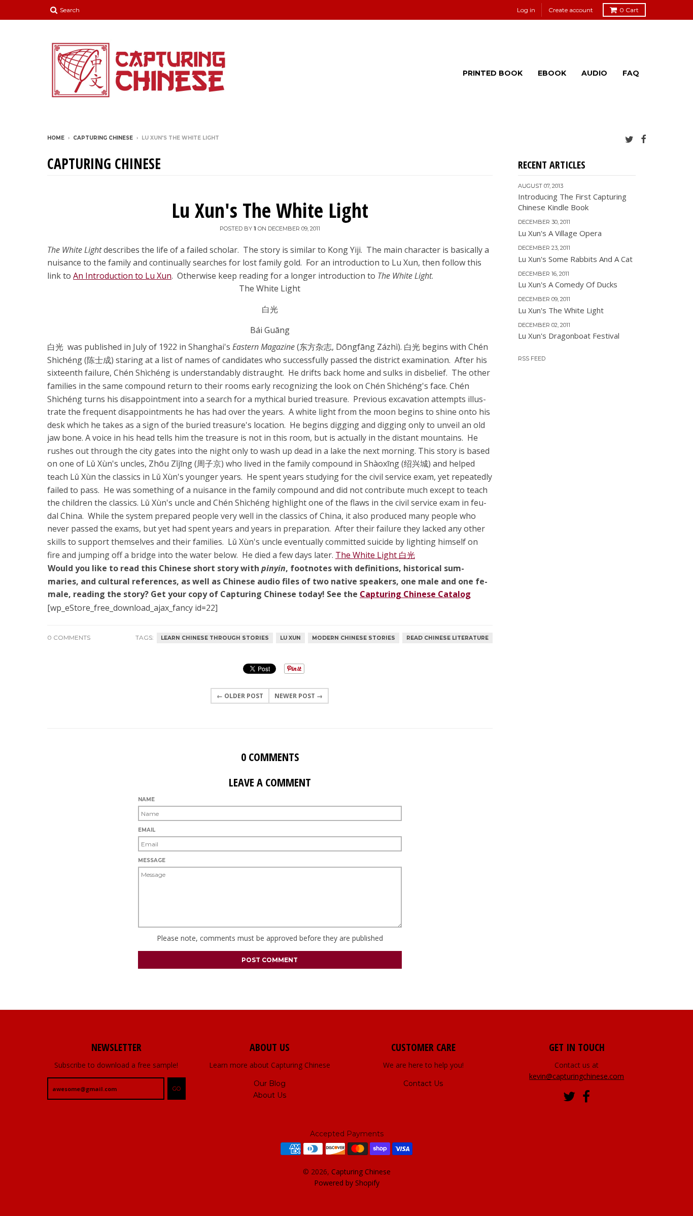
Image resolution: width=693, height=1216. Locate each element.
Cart (629, 10)
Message (151, 860)
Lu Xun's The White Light (269, 210)
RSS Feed (531, 358)
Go (176, 1088)
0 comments (68, 637)
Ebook (552, 73)
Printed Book (493, 73)
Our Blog (270, 1083)
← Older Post (240, 696)
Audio (594, 73)
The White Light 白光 (375, 555)
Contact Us (423, 1083)
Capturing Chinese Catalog (415, 594)
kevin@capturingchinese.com (576, 1076)
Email (146, 830)
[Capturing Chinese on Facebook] (643, 139)
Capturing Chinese (103, 138)
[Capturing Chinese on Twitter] (629, 139)
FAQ (630, 73)
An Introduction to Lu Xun (122, 275)
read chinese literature (447, 638)
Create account (570, 10)
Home (55, 138)
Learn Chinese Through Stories (215, 638)
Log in (526, 10)
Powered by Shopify (346, 1183)
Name (146, 799)
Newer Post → (298, 696)
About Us (269, 1095)
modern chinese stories (353, 638)
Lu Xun (290, 638)
